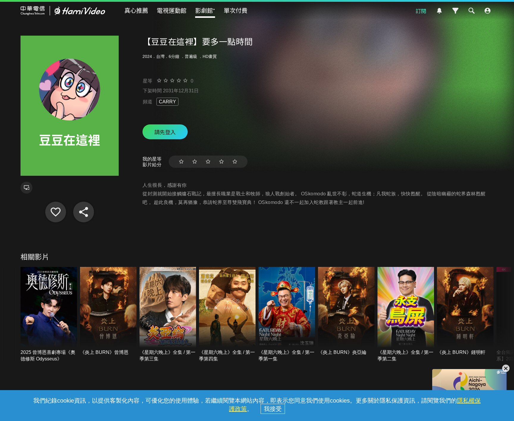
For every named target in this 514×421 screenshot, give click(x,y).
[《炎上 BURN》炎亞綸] (346, 311)
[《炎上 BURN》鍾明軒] (465, 311)
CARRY (167, 101)
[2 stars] (194, 162)
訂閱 (421, 11)
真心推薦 (136, 10)
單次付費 (235, 10)
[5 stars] (235, 162)
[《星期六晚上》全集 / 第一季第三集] (168, 315)
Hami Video (63, 11)
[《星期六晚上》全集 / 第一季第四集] (227, 315)
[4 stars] (221, 162)
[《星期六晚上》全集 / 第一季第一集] (286, 315)
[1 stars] (181, 162)
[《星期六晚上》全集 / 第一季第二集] (405, 315)
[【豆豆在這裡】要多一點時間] (55, 212)
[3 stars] (208, 162)
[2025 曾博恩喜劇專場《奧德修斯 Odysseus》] (49, 315)
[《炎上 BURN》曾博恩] (108, 311)
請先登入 (165, 132)
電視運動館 (172, 10)
